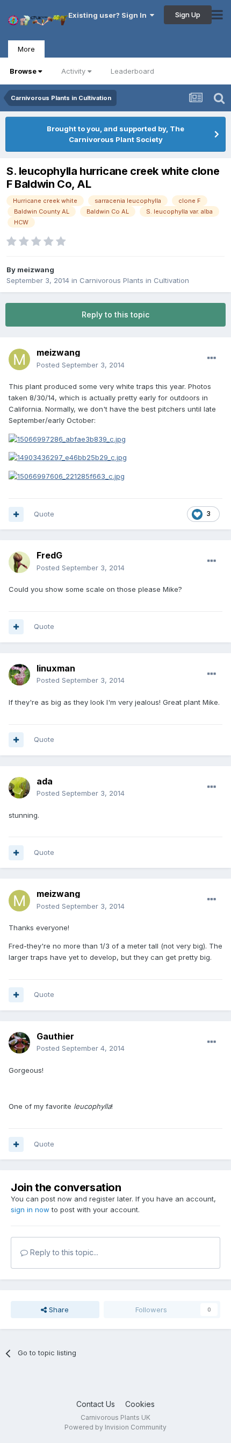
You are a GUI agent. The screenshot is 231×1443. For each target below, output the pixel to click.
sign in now (30, 1209)
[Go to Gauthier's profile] (19, 1042)
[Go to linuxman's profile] (19, 674)
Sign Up (187, 14)
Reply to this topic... (63, 1252)
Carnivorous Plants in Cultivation (134, 280)
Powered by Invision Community (115, 1427)
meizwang (35, 269)
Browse (23, 71)
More (26, 49)
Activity (73, 71)
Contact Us (95, 1404)
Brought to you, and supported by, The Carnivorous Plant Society (115, 134)
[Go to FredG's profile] (19, 562)
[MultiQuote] (16, 514)
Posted (81, 364)
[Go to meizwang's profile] (19, 359)
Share (58, 1309)
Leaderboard (132, 71)
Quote (44, 514)
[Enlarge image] (67, 438)
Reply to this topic (115, 314)
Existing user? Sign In (109, 15)
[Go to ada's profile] (19, 787)
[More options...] (211, 358)
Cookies (140, 1404)
